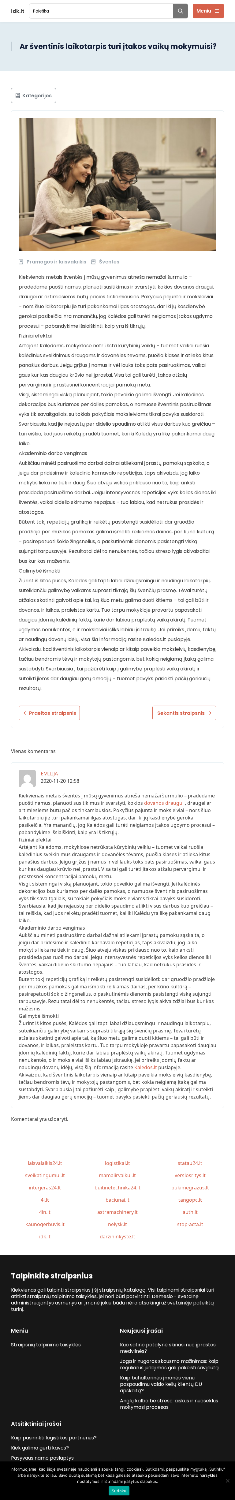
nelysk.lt (117, 1224)
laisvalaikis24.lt (45, 1163)
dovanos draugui (164, 803)
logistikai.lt (117, 1163)
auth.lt (190, 1212)
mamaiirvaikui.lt (117, 1175)
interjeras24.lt (45, 1187)
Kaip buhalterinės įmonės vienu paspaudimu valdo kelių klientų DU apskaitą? (161, 1384)
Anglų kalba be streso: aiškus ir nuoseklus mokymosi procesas (169, 1404)
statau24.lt (190, 1163)
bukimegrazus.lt (190, 1187)
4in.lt (44, 1212)
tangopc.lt (190, 1199)
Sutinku (119, 1490)
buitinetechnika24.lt (117, 1187)
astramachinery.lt (117, 1212)
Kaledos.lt (145, 1067)
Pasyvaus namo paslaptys (42, 1457)
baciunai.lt (117, 1199)
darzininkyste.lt (117, 1236)
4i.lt (45, 1199)
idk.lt (44, 1236)
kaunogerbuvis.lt (45, 1224)
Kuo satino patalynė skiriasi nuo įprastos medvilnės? (168, 1348)
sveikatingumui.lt (45, 1175)
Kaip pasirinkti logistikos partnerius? (54, 1437)
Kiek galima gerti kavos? (40, 1447)
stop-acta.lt (190, 1224)
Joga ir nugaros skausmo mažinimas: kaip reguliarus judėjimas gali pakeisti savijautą (169, 1364)
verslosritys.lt (190, 1175)
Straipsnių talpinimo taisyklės (46, 1344)
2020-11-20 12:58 (60, 781)
